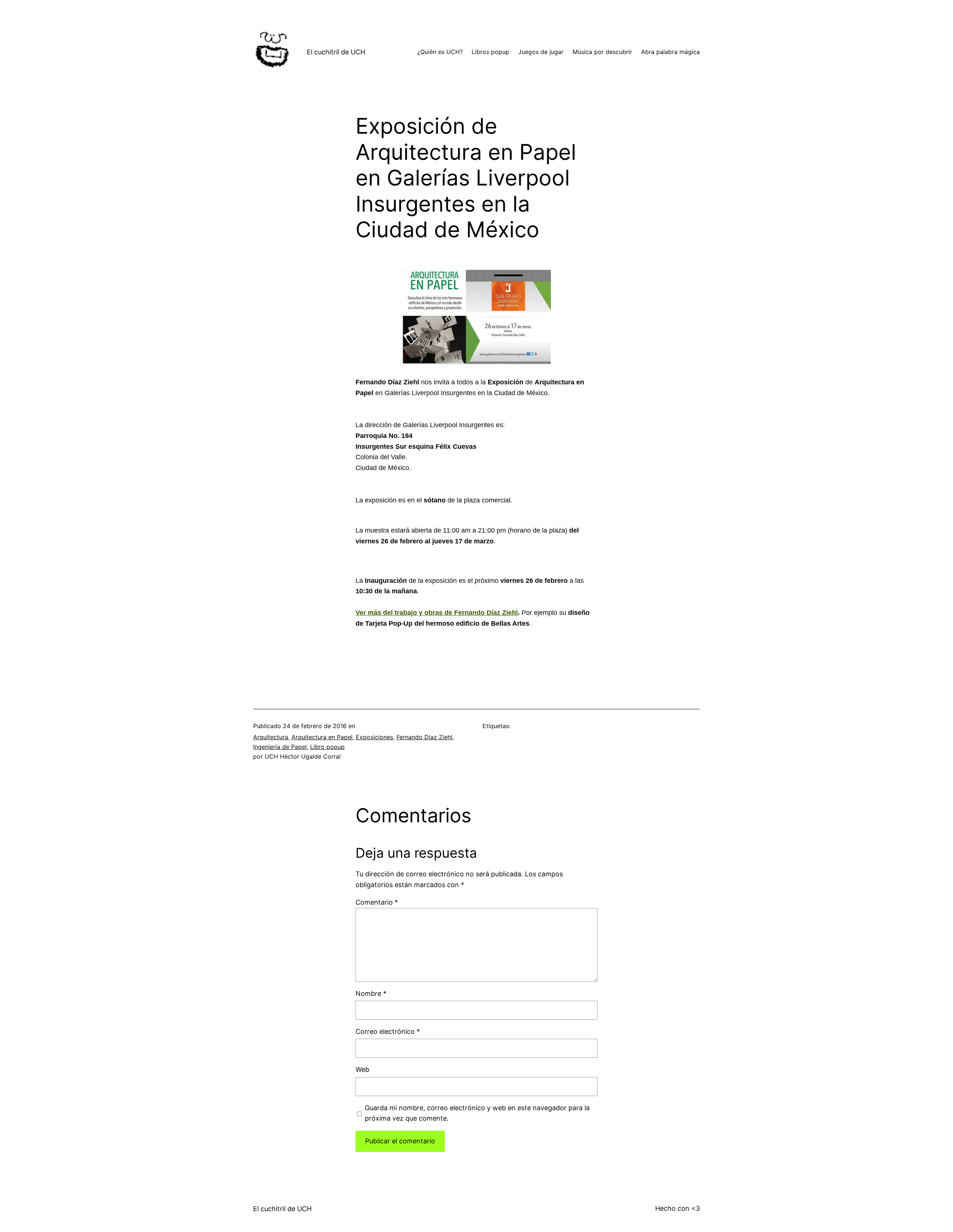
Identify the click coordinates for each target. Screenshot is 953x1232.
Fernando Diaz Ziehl (424, 737)
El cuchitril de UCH (336, 52)
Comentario (377, 902)
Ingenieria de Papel (280, 746)
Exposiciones (374, 737)
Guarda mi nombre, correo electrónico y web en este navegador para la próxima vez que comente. (477, 1113)
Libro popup (327, 746)
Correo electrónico (388, 1031)
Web (362, 1069)
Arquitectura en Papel (322, 737)
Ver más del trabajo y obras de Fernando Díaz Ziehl (437, 612)
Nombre (371, 993)
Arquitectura (270, 737)
